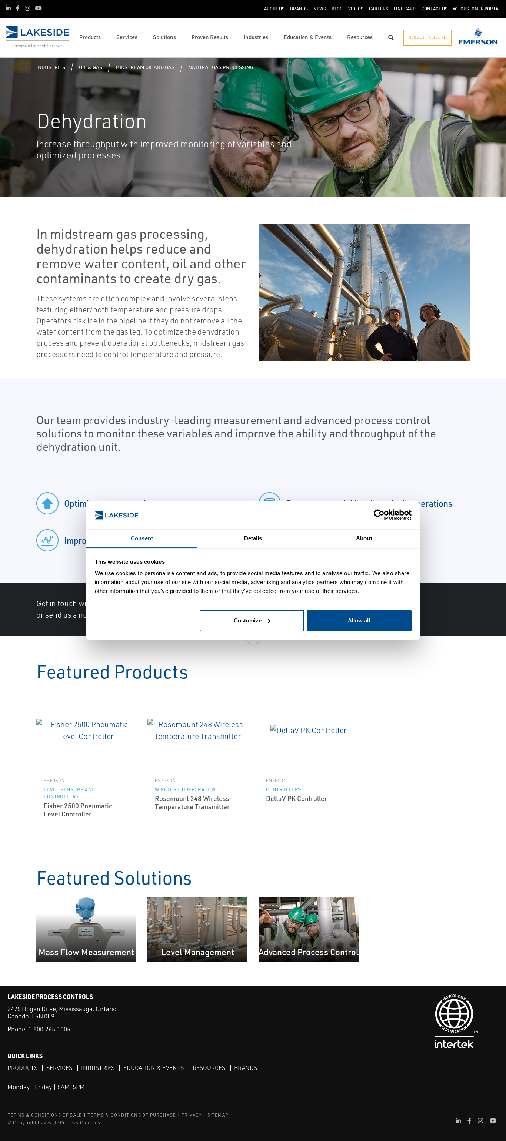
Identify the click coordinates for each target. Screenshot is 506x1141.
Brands (245, 1067)
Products (22, 1067)
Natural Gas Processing (220, 67)
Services (59, 1067)
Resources (209, 1067)
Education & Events (153, 1067)
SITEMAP (217, 1115)
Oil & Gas (90, 67)
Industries (50, 67)
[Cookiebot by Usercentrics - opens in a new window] (379, 515)
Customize (248, 620)
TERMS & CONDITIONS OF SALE (45, 1115)
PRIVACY (192, 1115)
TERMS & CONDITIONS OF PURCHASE (131, 1115)
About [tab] (364, 538)
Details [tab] (253, 538)
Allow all (359, 620)
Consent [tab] (142, 538)
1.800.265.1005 (49, 1029)
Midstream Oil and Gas (145, 67)
